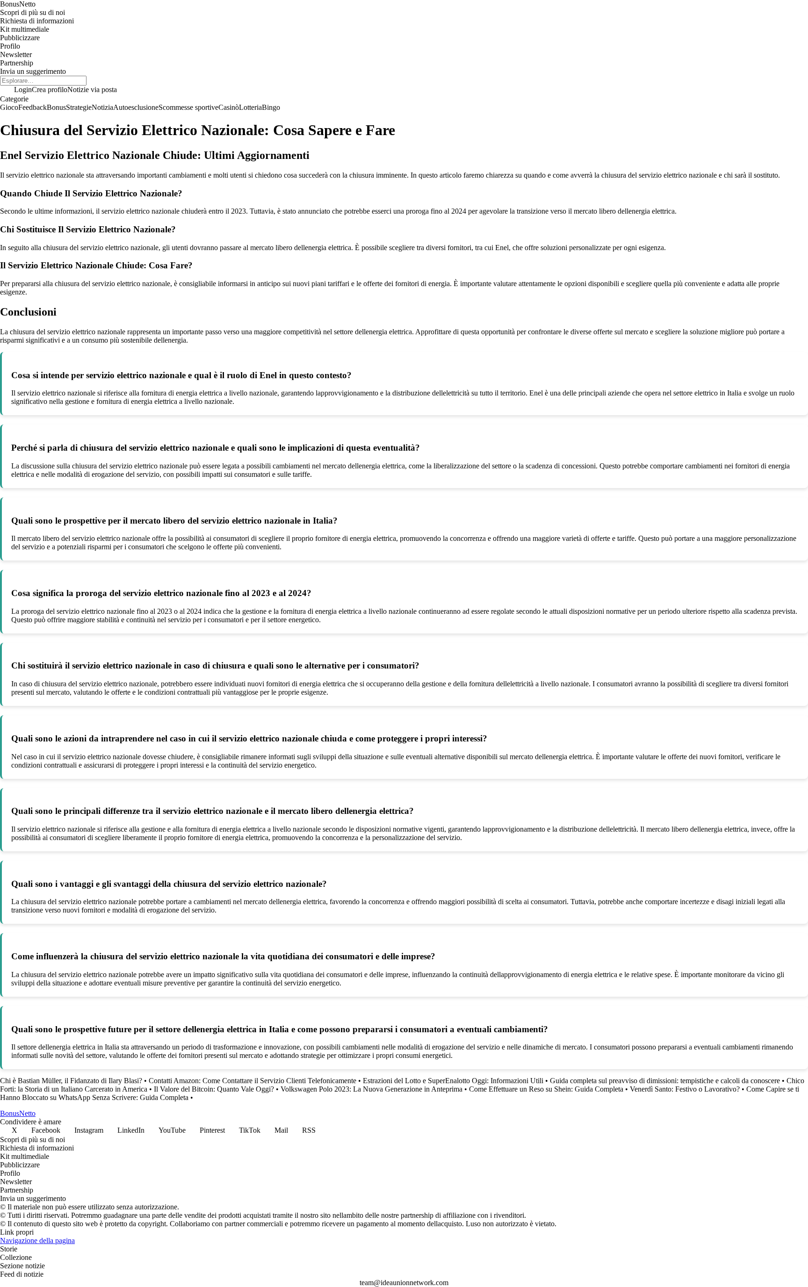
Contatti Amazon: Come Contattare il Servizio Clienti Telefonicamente (252, 1081)
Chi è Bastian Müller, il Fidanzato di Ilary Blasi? (71, 1081)
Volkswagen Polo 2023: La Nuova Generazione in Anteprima (371, 1089)
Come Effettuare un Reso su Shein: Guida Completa (546, 1089)
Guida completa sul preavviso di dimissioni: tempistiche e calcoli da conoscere (665, 1081)
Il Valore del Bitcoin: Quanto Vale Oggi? (214, 1089)
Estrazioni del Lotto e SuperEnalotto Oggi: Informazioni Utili (453, 1081)
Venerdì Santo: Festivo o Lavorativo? (685, 1089)
